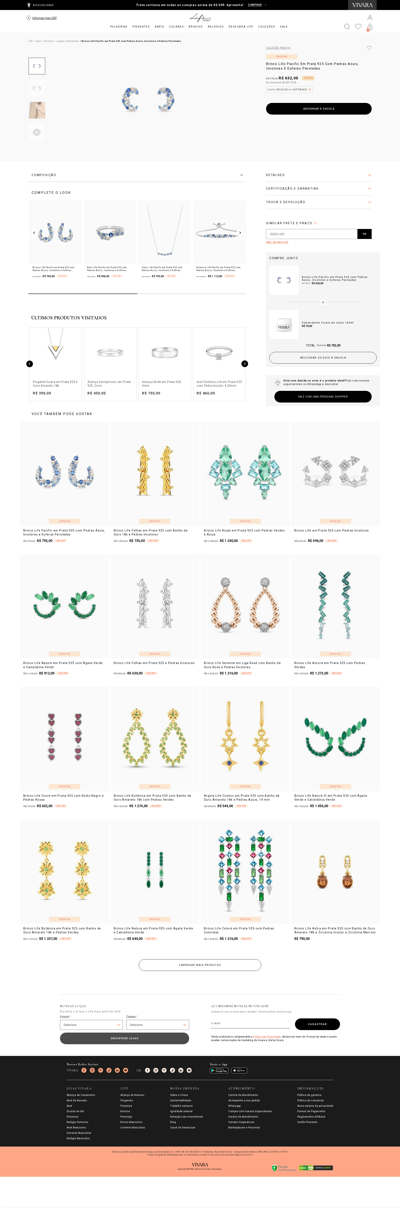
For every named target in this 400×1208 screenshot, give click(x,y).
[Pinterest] (100, 1070)
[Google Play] (219, 1070)
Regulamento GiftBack (311, 1116)
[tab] (137, 175)
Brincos (49, 41)
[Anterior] (29, 364)
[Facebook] (83, 1070)
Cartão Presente (307, 1122)
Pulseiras (72, 1116)
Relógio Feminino (77, 1122)
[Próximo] (244, 364)
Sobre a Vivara (179, 1095)
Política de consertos (310, 1100)
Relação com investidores (186, 1116)
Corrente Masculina (79, 1133)
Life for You (281, 56)
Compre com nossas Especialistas (250, 1111)
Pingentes (126, 1100)
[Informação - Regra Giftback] (309, 89)
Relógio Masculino (78, 1138)
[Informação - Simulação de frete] (315, 223)
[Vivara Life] (200, 18)
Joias (38, 41)
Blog (173, 1122)
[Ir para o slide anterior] (34, 232)
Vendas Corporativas (241, 1122)
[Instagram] (92, 1070)
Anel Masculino (76, 1127)
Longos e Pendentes (67, 41)
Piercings (126, 1116)
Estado (65, 1016)
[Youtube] (125, 1070)
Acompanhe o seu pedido (244, 1100)
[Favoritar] (369, 48)
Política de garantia (309, 1095)
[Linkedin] (117, 1070)
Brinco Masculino (131, 1122)
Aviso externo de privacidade (315, 1105)
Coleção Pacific (278, 47)
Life (30, 41)
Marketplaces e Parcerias (244, 1127)
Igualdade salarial (181, 1111)
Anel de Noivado (77, 1100)
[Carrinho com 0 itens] (370, 27)
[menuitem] (119, 27)
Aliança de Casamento (81, 1095)
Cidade (132, 1016)
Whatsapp (234, 1105)
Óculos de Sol (75, 1111)
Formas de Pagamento (311, 1111)
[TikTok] (108, 1070)
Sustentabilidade (180, 1100)
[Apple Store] (239, 1070)
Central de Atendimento (243, 1095)
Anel (69, 1105)
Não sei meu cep (277, 242)
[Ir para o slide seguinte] (240, 232)
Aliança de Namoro (132, 1095)
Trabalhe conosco (181, 1105)
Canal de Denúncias (182, 1127)
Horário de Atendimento (243, 1116)
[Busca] (347, 27)
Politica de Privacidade (267, 1036)
